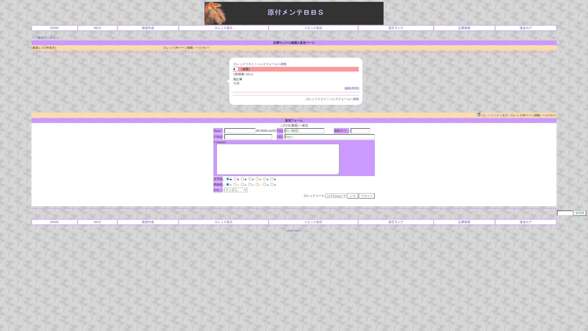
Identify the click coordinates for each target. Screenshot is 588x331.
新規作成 (148, 28)
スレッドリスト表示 (494, 115)
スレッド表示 (223, 28)
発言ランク (395, 28)
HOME (54, 28)
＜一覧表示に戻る (44, 37)
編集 (348, 88)
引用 (236, 83)
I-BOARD (294, 230)
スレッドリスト (243, 64)
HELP (97, 28)
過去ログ (526, 28)
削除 (355, 88)
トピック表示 (313, 28)
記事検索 (464, 28)
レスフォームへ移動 (273, 64)
